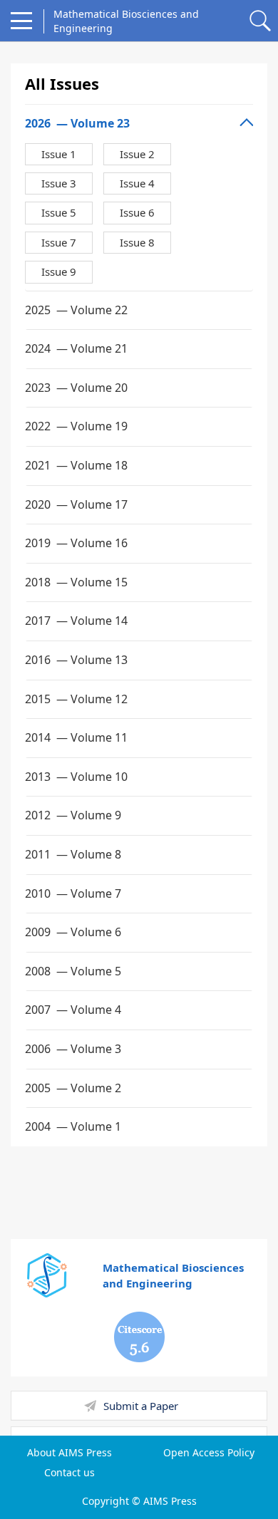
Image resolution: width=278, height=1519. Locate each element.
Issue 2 (137, 154)
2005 (73, 1088)
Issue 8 (137, 242)
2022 (76, 426)
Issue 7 (58, 242)
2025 (76, 310)
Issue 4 (137, 183)
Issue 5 (58, 212)
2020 (76, 504)
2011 (73, 854)
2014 (76, 737)
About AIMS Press (69, 1452)
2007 (73, 1009)
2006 (73, 1049)
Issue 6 (137, 212)
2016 (76, 660)
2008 (73, 971)
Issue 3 (58, 183)
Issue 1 (58, 154)
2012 (73, 815)
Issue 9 (58, 271)
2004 (73, 1126)
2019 (76, 543)
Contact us (69, 1472)
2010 (73, 893)
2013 (76, 776)
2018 (76, 582)
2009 (73, 932)
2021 (76, 465)
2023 (76, 387)
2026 (77, 123)
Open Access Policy (208, 1452)
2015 (76, 699)
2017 (76, 620)
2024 (76, 348)
